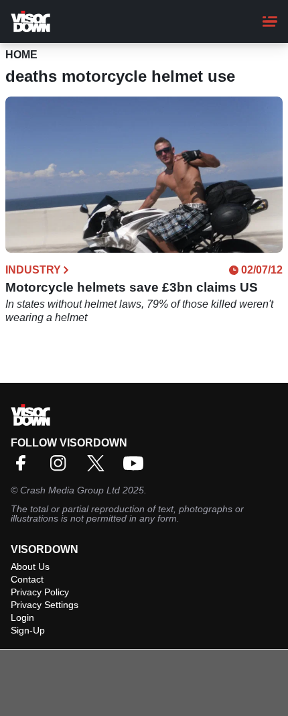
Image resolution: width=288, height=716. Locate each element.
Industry (33, 270)
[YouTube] (136, 467)
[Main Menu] (270, 21)
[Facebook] (24, 467)
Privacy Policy (40, 592)
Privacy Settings (44, 604)
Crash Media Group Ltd (70, 490)
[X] (99, 467)
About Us (30, 566)
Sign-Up (28, 630)
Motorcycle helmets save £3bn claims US (131, 287)
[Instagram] (61, 467)
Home (21, 54)
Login (22, 617)
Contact (27, 579)
